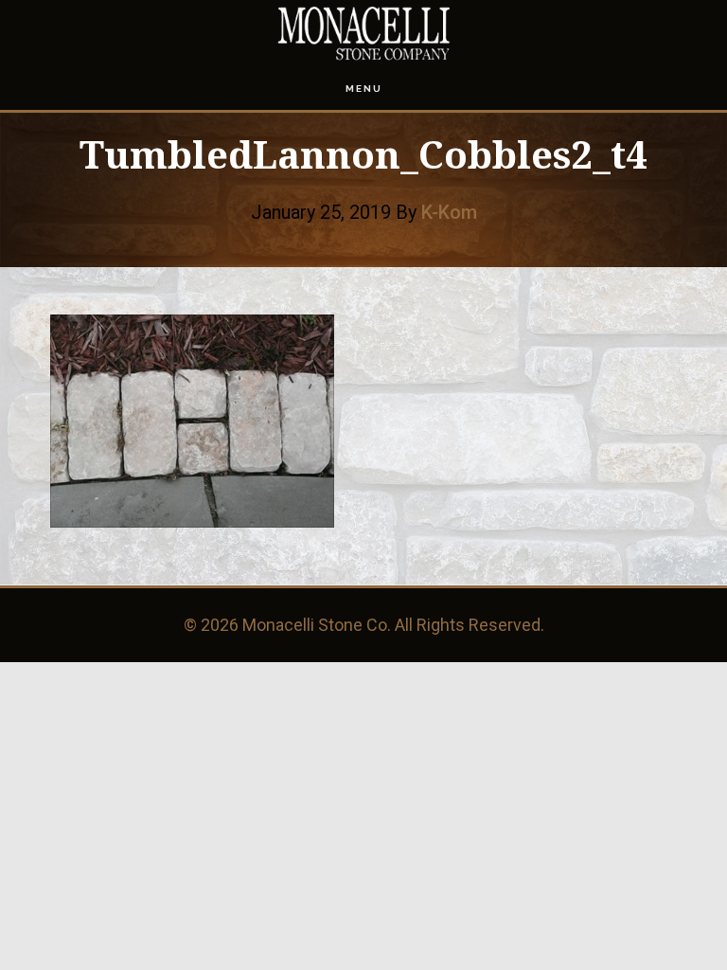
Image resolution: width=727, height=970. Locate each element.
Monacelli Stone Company (363, 33)
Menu (364, 88)
